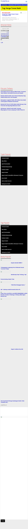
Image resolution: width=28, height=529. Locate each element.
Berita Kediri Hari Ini (6, 181)
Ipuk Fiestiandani (6, 163)
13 (4, 35)
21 (5, 36)
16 (8, 35)
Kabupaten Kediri (13, 19)
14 (5, 35)
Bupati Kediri (5, 172)
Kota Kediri (4, 178)
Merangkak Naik (6, 12)
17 (1, 36)
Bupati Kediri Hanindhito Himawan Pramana (12, 175)
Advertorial (4, 17)
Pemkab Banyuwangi (7, 166)
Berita (9, 17)
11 (2, 35)
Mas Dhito (4, 161)
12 (3, 35)
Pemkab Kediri (5, 158)
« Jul (2, 42)
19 (3, 36)
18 (2, 36)
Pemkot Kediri (5, 169)
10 (1, 35)
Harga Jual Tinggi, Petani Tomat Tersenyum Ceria (10, 14)
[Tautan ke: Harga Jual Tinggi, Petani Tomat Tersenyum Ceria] (23, 14)
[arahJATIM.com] (5, 1)
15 (7, 35)
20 (4, 36)
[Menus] (26, 1)
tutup (2, 520)
